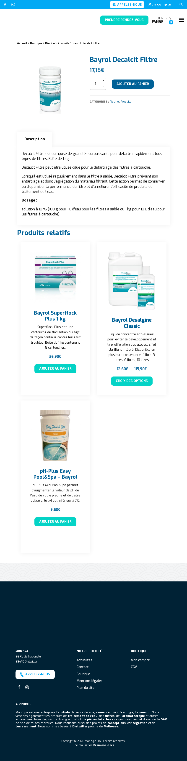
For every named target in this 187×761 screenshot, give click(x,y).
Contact (83, 667)
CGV (134, 667)
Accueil (22, 43)
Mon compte (159, 5)
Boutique (36, 43)
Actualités (84, 660)
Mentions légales (89, 681)
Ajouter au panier (133, 84)
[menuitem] (160, 5)
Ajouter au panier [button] (55, 368)
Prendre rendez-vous (124, 20)
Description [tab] (34, 139)
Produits (64, 43)
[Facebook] (5, 4)
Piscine (50, 43)
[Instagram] (13, 4)
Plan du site (85, 688)
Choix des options (132, 381)
